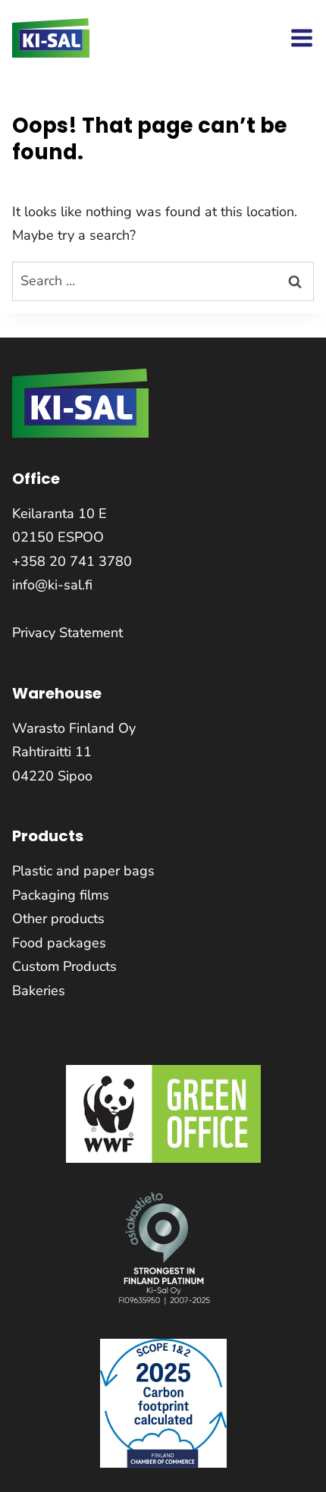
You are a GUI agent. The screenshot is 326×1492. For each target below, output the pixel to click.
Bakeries (38, 991)
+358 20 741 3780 (72, 561)
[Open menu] (302, 38)
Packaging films (60, 895)
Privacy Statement (67, 632)
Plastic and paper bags (83, 871)
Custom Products (64, 966)
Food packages (59, 943)
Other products (58, 918)
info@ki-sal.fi (52, 585)
